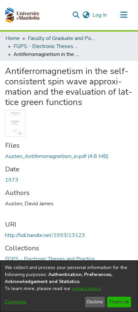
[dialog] (69, 286)
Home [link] (12, 38)
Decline (95, 302)
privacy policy (86, 288)
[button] (22, 15)
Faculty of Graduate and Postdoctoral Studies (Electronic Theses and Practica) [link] (61, 38)
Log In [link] (100, 15)
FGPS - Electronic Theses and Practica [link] (46, 46)
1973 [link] (11, 180)
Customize (15, 302)
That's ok (119, 302)
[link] (57, 156)
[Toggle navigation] (123, 15)
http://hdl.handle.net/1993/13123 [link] (45, 235)
